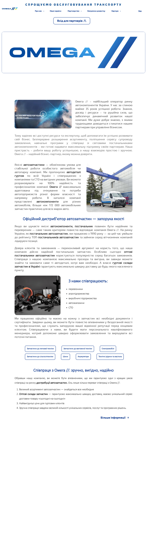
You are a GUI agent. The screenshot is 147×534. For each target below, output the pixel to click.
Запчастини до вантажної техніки (78, 349)
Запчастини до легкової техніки (40, 349)
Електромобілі (108, 349)
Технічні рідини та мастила (110, 357)
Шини (65, 357)
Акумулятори (83, 357)
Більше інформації (113, 417)
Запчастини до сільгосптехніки (40, 357)
